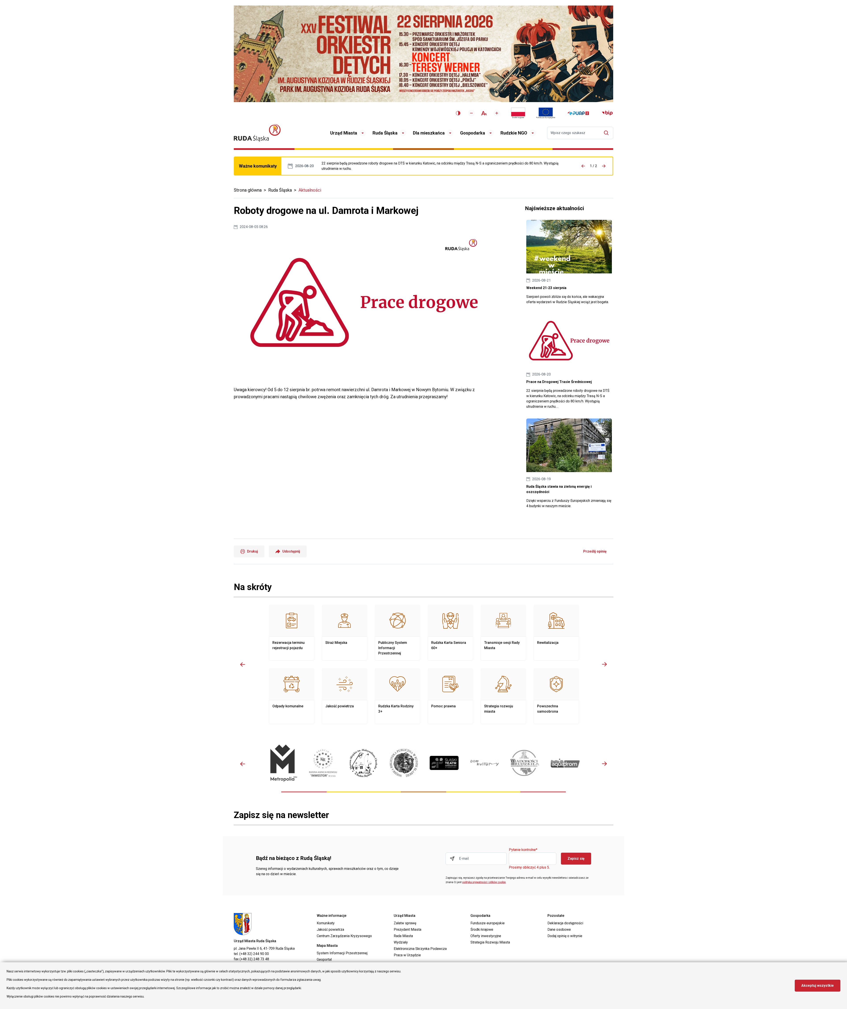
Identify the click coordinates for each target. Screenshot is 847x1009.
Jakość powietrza (344, 696)
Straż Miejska (344, 633)
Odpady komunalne (291, 696)
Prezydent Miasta (407, 929)
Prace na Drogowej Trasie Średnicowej (445, 166)
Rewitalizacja (556, 633)
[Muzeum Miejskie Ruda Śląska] (363, 763)
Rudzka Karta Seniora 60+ (450, 633)
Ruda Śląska (385, 133)
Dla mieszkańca (429, 133)
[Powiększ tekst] (496, 113)
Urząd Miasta (343, 133)
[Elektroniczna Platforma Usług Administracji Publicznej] (578, 113)
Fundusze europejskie (487, 923)
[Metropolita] (282, 763)
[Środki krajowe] (518, 113)
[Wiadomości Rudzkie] (525, 763)
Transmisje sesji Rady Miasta (503, 633)
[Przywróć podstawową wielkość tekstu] (484, 113)
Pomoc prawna (450, 696)
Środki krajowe (481, 929)
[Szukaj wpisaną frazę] (607, 132)
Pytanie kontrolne (523, 849)
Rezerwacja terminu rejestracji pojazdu (291, 633)
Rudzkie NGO (513, 133)
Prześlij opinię (595, 551)
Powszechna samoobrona (556, 696)
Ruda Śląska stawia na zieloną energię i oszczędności (569, 463)
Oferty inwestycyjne (485, 936)
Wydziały (401, 942)
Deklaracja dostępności (565, 923)
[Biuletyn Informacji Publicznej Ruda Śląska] (607, 113)
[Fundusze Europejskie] (545, 113)
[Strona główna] (257, 133)
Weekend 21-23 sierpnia (569, 262)
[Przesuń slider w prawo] (604, 664)
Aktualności (309, 190)
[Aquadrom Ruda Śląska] (565, 763)
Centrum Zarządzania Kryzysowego (344, 936)
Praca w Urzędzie (407, 955)
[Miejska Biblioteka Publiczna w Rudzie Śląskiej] (404, 763)
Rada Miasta (403, 936)
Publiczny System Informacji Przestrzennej (397, 633)
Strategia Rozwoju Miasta (490, 942)
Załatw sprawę (405, 923)
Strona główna (248, 190)
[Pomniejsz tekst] (471, 113)
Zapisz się (576, 858)
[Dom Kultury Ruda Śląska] (484, 763)
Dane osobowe (559, 929)
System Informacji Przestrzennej (342, 953)
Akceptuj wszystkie (817, 985)
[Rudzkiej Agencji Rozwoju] (323, 763)
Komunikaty (326, 923)
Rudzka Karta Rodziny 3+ (397, 696)
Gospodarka (472, 133)
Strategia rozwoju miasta (503, 696)
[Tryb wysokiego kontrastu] (458, 113)
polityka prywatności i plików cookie (484, 882)
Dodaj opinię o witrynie (564, 936)
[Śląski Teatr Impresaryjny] (444, 763)
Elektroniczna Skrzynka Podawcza (420, 949)
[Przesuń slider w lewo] (242, 664)
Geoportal (324, 959)
